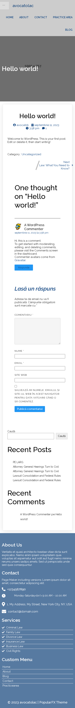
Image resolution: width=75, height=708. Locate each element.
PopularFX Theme (53, 702)
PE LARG (18, 462)
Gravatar (20, 260)
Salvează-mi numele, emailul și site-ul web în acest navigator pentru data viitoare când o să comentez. (37, 396)
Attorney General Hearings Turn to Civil (36, 466)
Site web (21, 375)
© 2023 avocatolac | (23, 702)
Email (19, 363)
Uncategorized (31, 154)
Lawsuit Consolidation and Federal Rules (37, 475)
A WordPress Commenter (34, 227)
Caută (11, 431)
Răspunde (23, 267)
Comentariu (24, 314)
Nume (19, 351)
